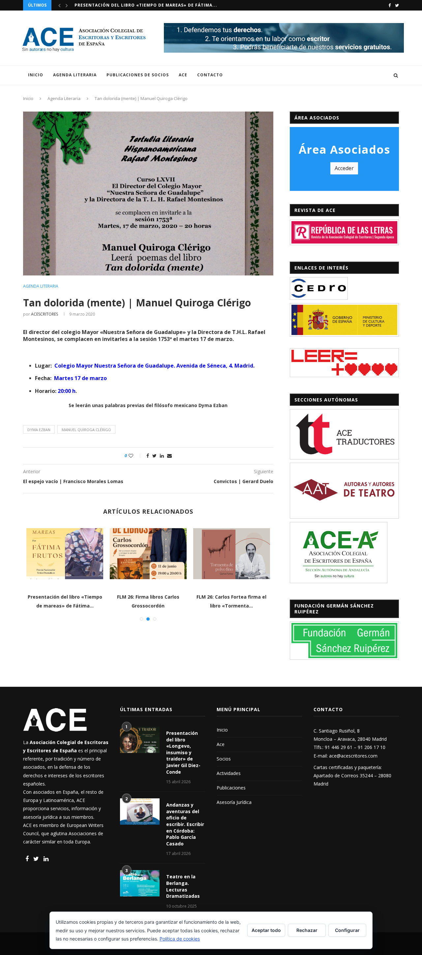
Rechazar (306, 930)
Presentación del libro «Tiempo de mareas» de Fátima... (146, 5)
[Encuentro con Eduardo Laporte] (271, 553)
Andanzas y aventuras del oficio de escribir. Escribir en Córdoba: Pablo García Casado (185, 824)
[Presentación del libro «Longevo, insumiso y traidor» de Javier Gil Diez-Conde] (140, 740)
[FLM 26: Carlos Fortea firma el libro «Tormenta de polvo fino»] (105, 553)
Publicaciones (231, 788)
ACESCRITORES (44, 314)
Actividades (229, 773)
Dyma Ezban (38, 429)
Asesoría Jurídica (234, 802)
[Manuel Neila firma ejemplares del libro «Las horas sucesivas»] (188, 553)
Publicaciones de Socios (137, 75)
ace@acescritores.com (353, 756)
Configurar (347, 930)
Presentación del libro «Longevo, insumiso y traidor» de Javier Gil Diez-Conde (183, 752)
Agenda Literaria (75, 75)
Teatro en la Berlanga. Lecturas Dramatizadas (183, 886)
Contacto (210, 75)
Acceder (344, 168)
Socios (224, 759)
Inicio (35, 75)
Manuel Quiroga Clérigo (86, 429)
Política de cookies (180, 939)
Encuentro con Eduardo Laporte (272, 597)
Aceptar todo (266, 930)
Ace (183, 75)
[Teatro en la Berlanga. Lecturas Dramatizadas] (140, 883)
